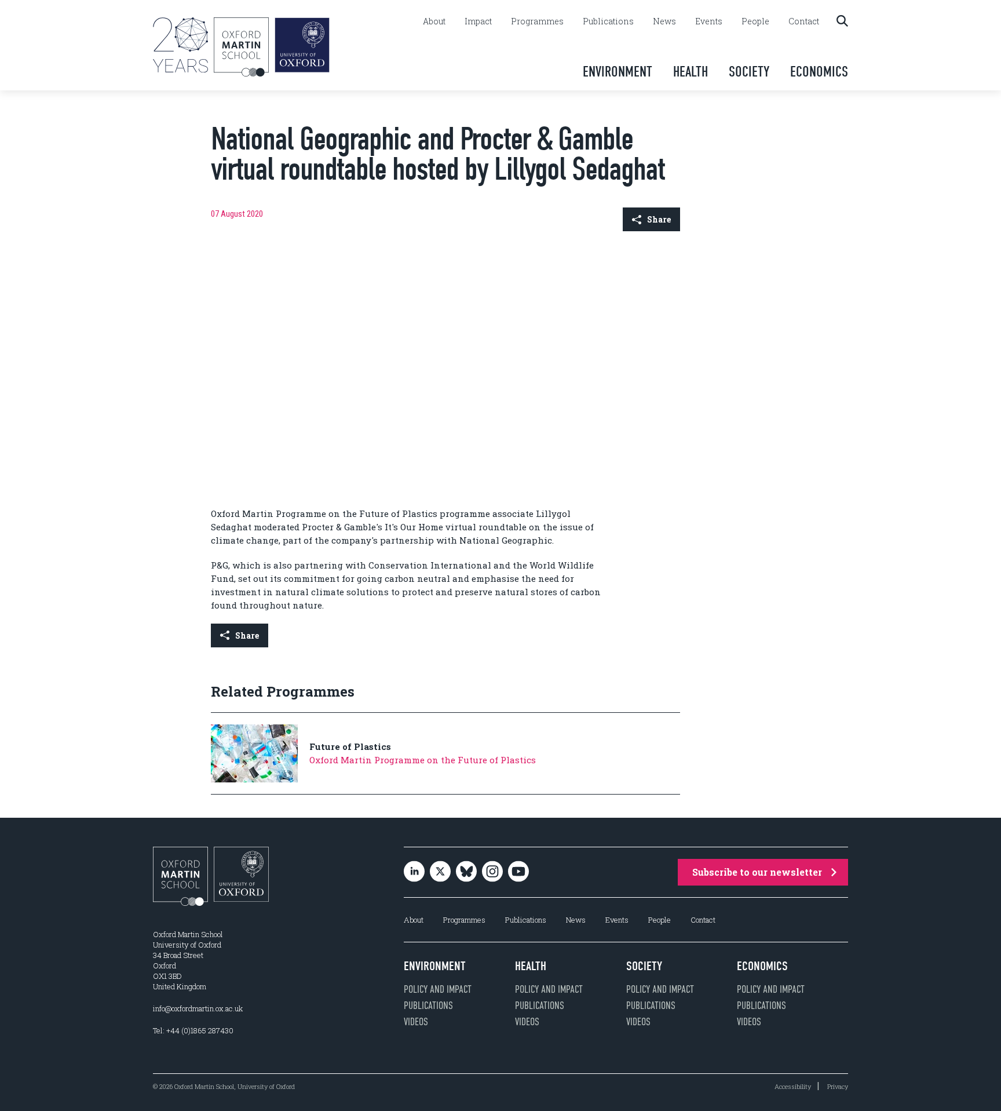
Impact (478, 21)
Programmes (537, 21)
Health (690, 71)
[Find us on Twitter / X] (440, 872)
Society (749, 71)
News (664, 21)
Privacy (837, 1086)
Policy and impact (438, 989)
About (434, 21)
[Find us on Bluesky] (466, 872)
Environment (617, 71)
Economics (819, 71)
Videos (416, 1022)
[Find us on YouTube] (518, 872)
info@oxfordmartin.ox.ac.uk (198, 1008)
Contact (803, 21)
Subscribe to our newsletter (757, 872)
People (755, 21)
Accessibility (793, 1086)
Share (659, 219)
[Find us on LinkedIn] (414, 872)
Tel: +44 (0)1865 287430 (193, 1030)
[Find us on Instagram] (492, 872)
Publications (608, 21)
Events (708, 21)
